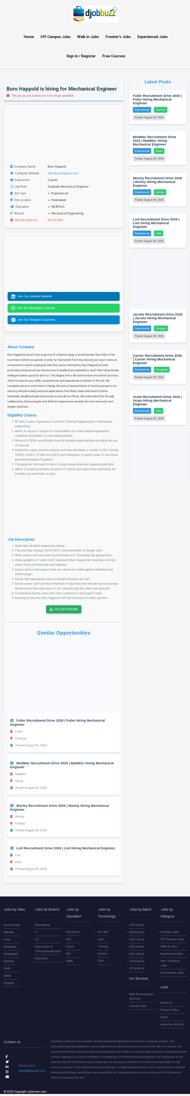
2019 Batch (136, 968)
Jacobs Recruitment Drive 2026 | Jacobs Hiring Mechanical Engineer (157, 318)
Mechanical (42, 925)
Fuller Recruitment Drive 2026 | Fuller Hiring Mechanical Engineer (157, 99)
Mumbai (9, 932)
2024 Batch (136, 932)
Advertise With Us (172, 1024)
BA (68, 953)
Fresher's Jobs (118, 37)
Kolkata (160, 192)
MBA (69, 961)
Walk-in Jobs (168, 946)
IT (36, 932)
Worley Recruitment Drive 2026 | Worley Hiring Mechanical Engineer (157, 181)
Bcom (70, 946)
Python (102, 953)
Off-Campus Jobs (172, 939)
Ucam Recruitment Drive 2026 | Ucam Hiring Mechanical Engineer (157, 400)
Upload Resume (66, 609)
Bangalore (10, 946)
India (158, 233)
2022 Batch (136, 946)
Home (29, 37)
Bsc (68, 939)
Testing (103, 946)
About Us (166, 1002)
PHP (101, 961)
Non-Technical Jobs (169, 963)
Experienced (142, 109)
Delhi (7, 968)
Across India (12, 925)
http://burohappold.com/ (63, 173)
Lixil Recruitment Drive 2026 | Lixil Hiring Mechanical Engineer (156, 223)
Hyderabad (11, 954)
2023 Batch (136, 939)
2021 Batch (136, 954)
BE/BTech (73, 932)
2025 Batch (136, 925)
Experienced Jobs (152, 37)
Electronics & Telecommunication (48, 949)
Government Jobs (172, 972)
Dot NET (103, 932)
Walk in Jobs (88, 37)
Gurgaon (161, 328)
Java (101, 939)
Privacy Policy (169, 1010)
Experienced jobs (171, 953)
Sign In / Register (81, 56)
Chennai (161, 109)
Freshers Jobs (169, 932)
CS (37, 939)
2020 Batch (136, 961)
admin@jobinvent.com (32, 1070)
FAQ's (164, 1017)
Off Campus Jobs (55, 37)
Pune (7, 939)
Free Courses (113, 56)
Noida (159, 150)
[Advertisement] (64, 135)
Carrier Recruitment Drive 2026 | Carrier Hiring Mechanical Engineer (157, 359)
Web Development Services (141, 996)
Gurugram (162, 369)
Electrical (41, 958)
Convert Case (138, 1006)
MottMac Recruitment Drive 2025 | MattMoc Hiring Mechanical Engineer (154, 140)
